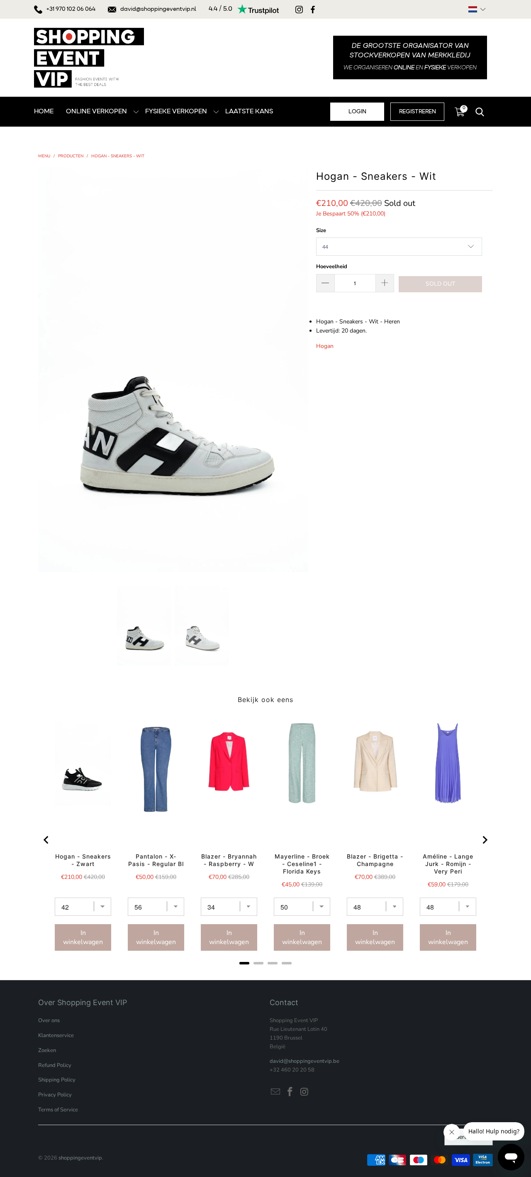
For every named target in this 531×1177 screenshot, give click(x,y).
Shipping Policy (57, 1080)
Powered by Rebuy (265, 974)
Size (321, 230)
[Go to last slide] (46, 840)
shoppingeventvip (80, 1158)
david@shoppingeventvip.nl (158, 9)
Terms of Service (58, 1109)
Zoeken (47, 1050)
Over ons (49, 1020)
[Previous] (44, 369)
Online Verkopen (96, 111)
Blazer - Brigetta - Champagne (375, 860)
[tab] (244, 963)
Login (357, 112)
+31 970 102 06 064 (70, 9)
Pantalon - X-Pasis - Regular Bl (156, 860)
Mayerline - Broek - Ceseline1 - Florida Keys (302, 864)
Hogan (325, 346)
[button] (477, 9)
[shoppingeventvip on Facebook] (290, 1092)
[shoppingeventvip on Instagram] (304, 1092)
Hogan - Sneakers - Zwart (83, 860)
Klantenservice (56, 1035)
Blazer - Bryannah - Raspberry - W (229, 860)
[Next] (301, 369)
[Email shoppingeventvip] (276, 1092)
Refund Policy (54, 1065)
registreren (417, 112)
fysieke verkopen (176, 111)
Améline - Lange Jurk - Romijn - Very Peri (448, 864)
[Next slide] (484, 840)
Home (44, 111)
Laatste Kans (249, 111)
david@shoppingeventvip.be (304, 1061)
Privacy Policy (55, 1095)
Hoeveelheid (331, 266)
